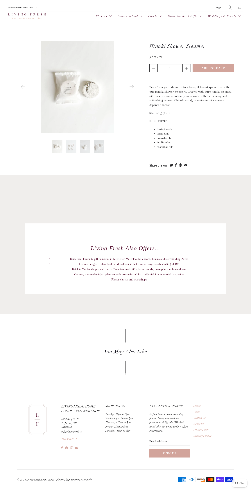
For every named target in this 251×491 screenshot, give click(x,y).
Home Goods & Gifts (183, 16)
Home (196, 412)
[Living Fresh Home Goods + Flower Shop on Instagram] (71, 447)
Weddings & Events (223, 16)
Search (197, 406)
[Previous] (23, 87)
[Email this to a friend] (186, 165)
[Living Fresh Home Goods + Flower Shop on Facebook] (62, 447)
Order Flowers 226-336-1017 (22, 7)
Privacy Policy (201, 430)
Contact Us (199, 418)
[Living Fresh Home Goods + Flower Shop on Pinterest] (66, 447)
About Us (198, 424)
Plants (153, 16)
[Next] (132, 87)
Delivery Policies (202, 436)
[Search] (230, 7)
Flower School (128, 16)
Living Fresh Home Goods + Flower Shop (48, 480)
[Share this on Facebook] (176, 165)
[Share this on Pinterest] (180, 165)
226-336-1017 (69, 439)
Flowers (102, 16)
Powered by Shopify (81, 480)
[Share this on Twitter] (171, 165)
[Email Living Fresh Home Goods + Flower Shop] (76, 447)
